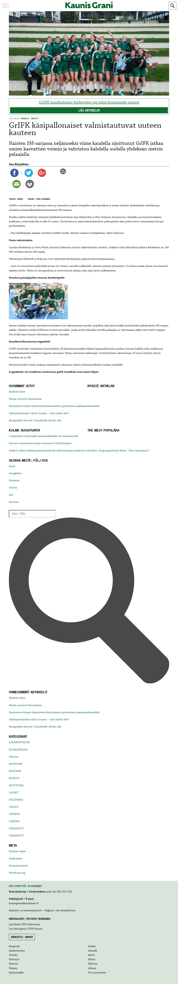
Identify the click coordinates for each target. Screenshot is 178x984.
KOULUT (14, 778)
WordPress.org (17, 873)
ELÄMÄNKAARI (18, 749)
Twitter (13, 487)
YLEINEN (14, 821)
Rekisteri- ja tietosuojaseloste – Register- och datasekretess (42, 910)
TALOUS (14, 807)
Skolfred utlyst (17, 392)
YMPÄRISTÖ (16, 828)
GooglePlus (15, 473)
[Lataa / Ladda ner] (64, 171)
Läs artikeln (89, 110)
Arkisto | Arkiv (22, 937)
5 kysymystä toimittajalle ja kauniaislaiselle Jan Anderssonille (43, 436)
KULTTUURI (16, 785)
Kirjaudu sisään (17, 851)
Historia (13, 757)
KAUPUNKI (15, 764)
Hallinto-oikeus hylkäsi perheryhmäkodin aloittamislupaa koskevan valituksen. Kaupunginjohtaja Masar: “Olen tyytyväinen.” (79, 450)
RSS (11, 495)
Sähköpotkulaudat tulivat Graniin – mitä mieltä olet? (39, 413)
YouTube (14, 502)
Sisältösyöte (15, 858)
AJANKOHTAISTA (19, 742)
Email (12, 466)
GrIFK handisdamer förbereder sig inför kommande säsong (89, 102)
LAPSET (13, 792)
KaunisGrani (89, 5)
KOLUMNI (15, 771)
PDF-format (35, 929)
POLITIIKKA (16, 800)
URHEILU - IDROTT (30, 118)
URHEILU (14, 814)
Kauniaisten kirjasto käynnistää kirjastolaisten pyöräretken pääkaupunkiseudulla (54, 406)
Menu (5, 5)
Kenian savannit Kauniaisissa (25, 399)
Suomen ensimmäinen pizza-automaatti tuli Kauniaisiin (40, 443)
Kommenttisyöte (18, 866)
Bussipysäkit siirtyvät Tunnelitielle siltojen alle (35, 420)
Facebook (14, 480)
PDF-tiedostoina (30, 924)
